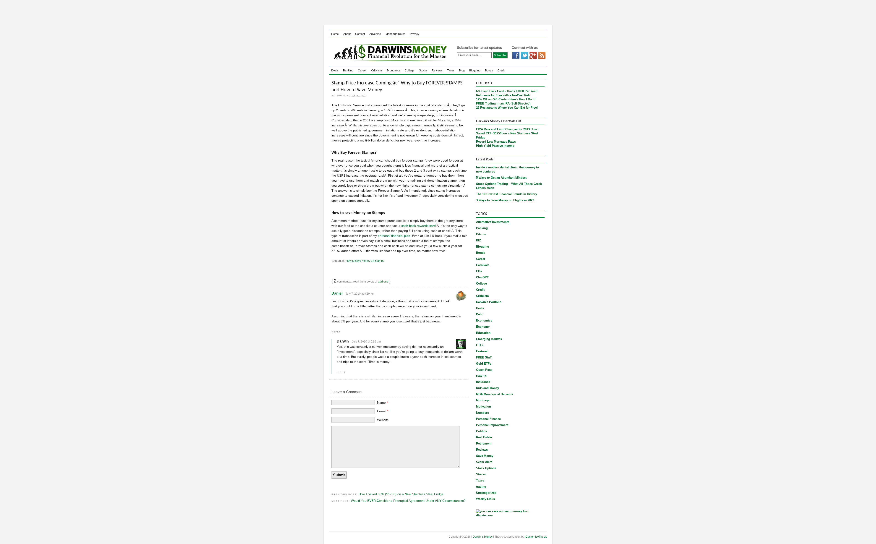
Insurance (483, 382)
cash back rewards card (418, 226)
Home (335, 34)
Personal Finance (488, 419)
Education (483, 333)
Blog (462, 70)
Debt (479, 314)
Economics (393, 70)
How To (481, 376)
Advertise (375, 34)
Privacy (414, 34)
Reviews (437, 70)
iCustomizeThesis (536, 536)
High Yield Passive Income (495, 145)
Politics (481, 431)
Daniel (336, 293)
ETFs (479, 345)
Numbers (482, 412)
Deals (335, 70)
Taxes (450, 70)
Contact (360, 34)
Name (382, 402)
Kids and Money (487, 388)
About (347, 34)
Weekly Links (485, 499)
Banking (348, 70)
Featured (482, 351)
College (410, 70)
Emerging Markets (489, 339)
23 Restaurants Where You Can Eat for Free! (507, 107)
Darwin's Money (389, 52)
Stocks (423, 70)
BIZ (478, 240)
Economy (483, 326)
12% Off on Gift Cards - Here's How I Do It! (505, 99)
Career (362, 70)
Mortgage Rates (395, 34)
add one (383, 281)
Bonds (489, 70)
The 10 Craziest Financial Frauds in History (506, 194)
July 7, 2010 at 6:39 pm (366, 341)
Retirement (483, 443)
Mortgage (482, 400)
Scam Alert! (484, 462)
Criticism (376, 70)
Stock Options (486, 468)
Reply (335, 331)
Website (383, 420)
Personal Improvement (492, 425)
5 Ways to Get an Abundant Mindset (501, 177)
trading (481, 486)
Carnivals (482, 265)
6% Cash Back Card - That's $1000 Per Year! (506, 91)
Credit (501, 70)
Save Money (484, 456)
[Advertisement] (438, 12)
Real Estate (484, 437)
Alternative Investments (492, 222)
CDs (479, 271)
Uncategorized (486, 492)
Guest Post (484, 369)
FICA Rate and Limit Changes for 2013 (503, 129)
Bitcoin (481, 234)
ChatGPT (482, 277)
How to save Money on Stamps (365, 260)
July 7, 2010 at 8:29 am (360, 293)
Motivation (483, 406)
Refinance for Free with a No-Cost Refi (503, 95)
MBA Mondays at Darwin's (494, 394)
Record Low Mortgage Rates (496, 141)
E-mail (382, 411)
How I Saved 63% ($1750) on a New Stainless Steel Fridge (401, 494)
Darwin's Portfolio (488, 302)
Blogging (474, 70)
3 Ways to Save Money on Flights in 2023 (505, 200)
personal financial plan (394, 236)
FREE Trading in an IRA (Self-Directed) (503, 103)
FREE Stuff (484, 357)
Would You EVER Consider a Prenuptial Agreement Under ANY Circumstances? (408, 500)
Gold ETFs (483, 363)
